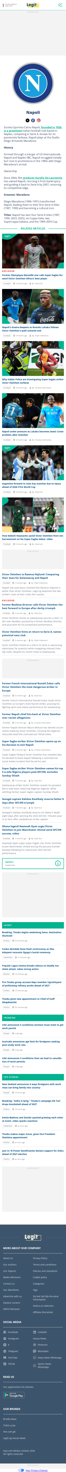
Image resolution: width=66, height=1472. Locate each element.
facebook (33, 120)
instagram (39, 120)
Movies (6, 974)
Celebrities (8, 957)
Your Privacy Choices (36, 1470)
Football (7, 283)
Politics (6, 941)
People (6, 1033)
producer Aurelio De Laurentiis (42, 178)
